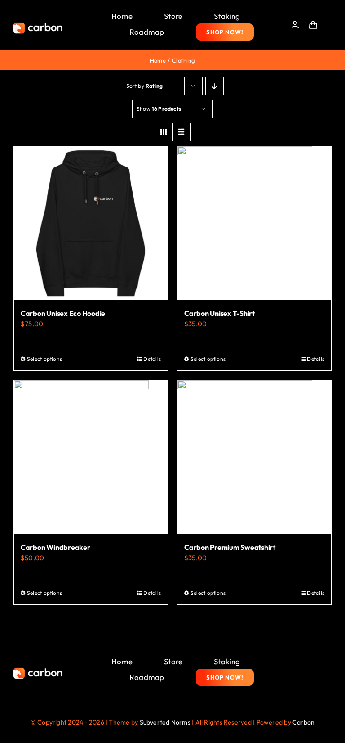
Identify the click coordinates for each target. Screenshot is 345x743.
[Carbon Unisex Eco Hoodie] (91, 223)
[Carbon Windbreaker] (91, 457)
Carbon (303, 722)
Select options (44, 359)
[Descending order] (214, 86)
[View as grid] (163, 132)
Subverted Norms (165, 722)
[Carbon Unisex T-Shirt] (254, 223)
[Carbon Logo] (37, 25)
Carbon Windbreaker (55, 547)
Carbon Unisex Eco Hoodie (63, 313)
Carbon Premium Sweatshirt (229, 547)
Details (152, 359)
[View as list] (181, 132)
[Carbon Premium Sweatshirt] (254, 457)
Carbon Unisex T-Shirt (219, 313)
